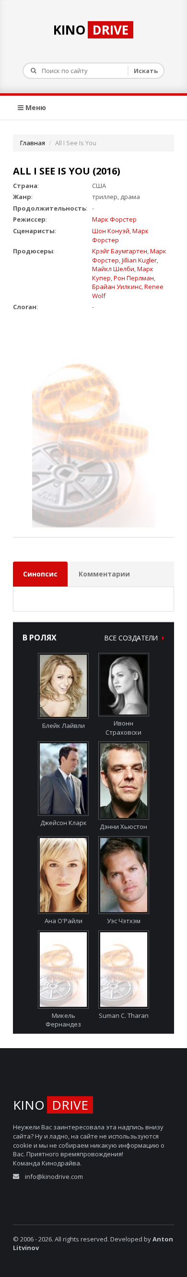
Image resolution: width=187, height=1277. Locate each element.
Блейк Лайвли (63, 725)
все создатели (132, 637)
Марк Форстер (114, 219)
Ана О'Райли (63, 920)
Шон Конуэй (110, 230)
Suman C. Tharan (124, 1015)
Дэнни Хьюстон (123, 826)
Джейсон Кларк (63, 822)
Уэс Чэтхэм (123, 920)
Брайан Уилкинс (116, 286)
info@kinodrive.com (54, 1176)
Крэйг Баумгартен (119, 251)
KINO (91, 29)
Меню (34, 107)
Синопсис (40, 573)
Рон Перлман (134, 278)
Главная (32, 142)
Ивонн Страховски (123, 728)
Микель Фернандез (63, 1019)
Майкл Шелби (113, 268)
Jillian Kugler (139, 260)
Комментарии (104, 573)
